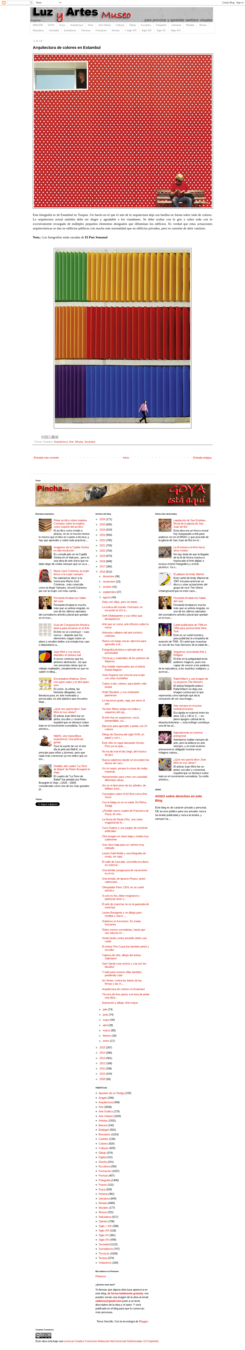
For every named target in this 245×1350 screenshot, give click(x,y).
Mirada (79, 441)
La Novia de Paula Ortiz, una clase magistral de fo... (122, 821)
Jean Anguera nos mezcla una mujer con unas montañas (123, 676)
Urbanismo (105, 1262)
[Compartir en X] (50, 437)
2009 (103, 1079)
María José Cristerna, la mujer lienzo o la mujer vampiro (71, 572)
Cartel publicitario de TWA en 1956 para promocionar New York (190, 628)
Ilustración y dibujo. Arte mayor (120, 1002)
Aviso (62, 25)
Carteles (104, 1138)
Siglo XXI (176, 30)
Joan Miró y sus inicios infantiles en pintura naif (67, 653)
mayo (106, 1019)
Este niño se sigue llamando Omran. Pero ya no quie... (123, 744)
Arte (71, 441)
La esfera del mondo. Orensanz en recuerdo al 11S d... (122, 608)
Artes (90, 25)
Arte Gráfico (106, 1111)
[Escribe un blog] (46, 437)
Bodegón (104, 1129)
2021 (103, 545)
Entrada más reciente (46, 457)
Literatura (176, 25)
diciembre (109, 576)
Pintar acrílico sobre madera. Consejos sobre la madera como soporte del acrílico (70, 523)
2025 (103, 524)
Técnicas (86, 30)
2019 (103, 555)
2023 (103, 534)
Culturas (120, 25)
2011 (103, 1068)
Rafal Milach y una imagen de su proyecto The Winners (190, 680)
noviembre (109, 581)
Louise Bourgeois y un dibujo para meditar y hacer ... (122, 914)
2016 (103, 571)
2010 (103, 1073)
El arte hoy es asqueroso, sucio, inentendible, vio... (121, 719)
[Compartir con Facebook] (53, 437)
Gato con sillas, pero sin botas (119, 601)
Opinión (103, 1221)
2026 (103, 519)
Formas (103, 1175)
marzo (107, 1030)
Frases (103, 1184)
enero (106, 1040)
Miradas (190, 25)
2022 (103, 540)
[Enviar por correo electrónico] (43, 437)
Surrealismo (70, 30)
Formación (101, 30)
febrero (107, 1035)
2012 (103, 1063)
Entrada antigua (202, 457)
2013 (103, 1058)
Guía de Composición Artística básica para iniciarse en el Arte (71, 626)
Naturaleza (38, 30)
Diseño (103, 1161)
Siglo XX (161, 30)
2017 (103, 566)
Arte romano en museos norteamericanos (187, 707)
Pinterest (100, 1276)
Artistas (116, 30)
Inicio (126, 457)
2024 (103, 529)
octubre (107, 586)
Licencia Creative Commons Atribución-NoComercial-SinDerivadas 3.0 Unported (111, 1341)
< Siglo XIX (131, 30)
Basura (103, 1125)
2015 (103, 1047)
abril (105, 1025)
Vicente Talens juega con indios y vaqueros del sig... (121, 710)
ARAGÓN (38, 25)
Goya (102, 1189)
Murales (103, 1207)
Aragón (103, 1097)
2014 (103, 1052)
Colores (103, 1143)
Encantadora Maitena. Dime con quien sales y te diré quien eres (71, 682)
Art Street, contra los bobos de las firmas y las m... (122, 982)
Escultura (146, 25)
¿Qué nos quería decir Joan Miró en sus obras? (70, 710)
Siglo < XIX (105, 1226)
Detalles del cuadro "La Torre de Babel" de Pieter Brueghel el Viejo (72, 769)
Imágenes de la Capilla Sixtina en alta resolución (71, 549)
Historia (103, 1193)
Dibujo (132, 25)
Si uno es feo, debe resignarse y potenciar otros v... (121, 897)
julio (105, 1009)
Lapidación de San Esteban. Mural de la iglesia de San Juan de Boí (189, 523)
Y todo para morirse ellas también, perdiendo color (122, 973)
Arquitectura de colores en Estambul (123, 989)
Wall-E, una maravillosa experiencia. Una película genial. (68, 739)
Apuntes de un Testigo (111, 1093)
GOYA (51, 25)
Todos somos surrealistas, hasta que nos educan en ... (123, 931)
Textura (103, 1257)
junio (106, 1014)
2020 (103, 550)
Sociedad (54, 30)
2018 (103, 561)
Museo (202, 25)
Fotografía (161, 25)
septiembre (110, 591)
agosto (107, 597)
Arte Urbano (104, 25)
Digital (102, 1157)
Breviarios (104, 1134)
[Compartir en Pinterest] (56, 437)
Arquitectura (76, 25)
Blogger (143, 1321)
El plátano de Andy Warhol (188, 574)
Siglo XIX (147, 30)
